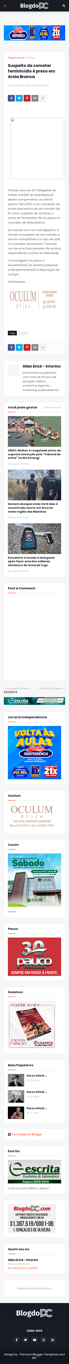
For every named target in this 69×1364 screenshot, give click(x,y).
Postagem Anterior (18, 688)
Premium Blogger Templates (39, 1354)
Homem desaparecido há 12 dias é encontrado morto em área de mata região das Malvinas (33, 507)
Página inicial (16, 57)
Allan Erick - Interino (42, 366)
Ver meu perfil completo (23, 1268)
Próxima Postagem (51, 688)
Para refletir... (37, 1076)
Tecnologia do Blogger (27, 1134)
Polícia (31, 57)
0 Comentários (39, 85)
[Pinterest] (27, 98)
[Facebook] (11, 98)
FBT (34, 1358)
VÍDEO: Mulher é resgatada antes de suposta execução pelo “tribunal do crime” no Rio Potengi (34, 454)
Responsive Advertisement (34, 1288)
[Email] (34, 98)
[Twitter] (19, 98)
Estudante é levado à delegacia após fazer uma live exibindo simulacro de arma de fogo (31, 561)
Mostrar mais (53, 407)
